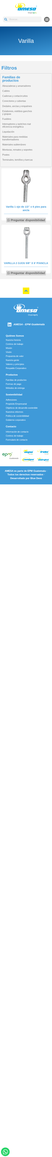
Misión (9, 348)
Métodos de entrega (15, 388)
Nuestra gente (12, 360)
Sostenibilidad (14, 394)
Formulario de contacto (16, 440)
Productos (12, 374)
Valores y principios (15, 364)
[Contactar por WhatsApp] (5, 1152)
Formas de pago (13, 384)
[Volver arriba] (26, 291)
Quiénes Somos (15, 335)
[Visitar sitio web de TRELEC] (43, 452)
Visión (9, 352)
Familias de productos (16, 380)
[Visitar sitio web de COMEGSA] (28, 460)
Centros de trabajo (14, 344)
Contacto (11, 426)
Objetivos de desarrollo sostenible (22, 408)
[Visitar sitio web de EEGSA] (28, 452)
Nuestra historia (13, 340)
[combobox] (22, 19)
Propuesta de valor (15, 356)
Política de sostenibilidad (17, 416)
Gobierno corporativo (16, 420)
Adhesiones (11, 400)
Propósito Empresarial (16, 404)
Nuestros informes (14, 412)
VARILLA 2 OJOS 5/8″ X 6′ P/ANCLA (26, 263)
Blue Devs (36, 478)
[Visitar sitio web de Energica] (43, 460)
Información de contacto (17, 431)
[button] (47, 19)
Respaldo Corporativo (16, 368)
